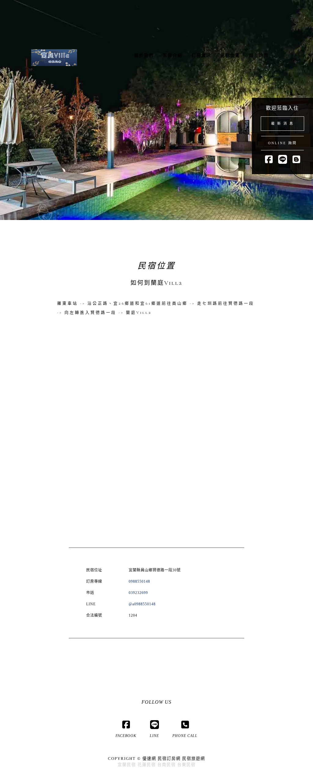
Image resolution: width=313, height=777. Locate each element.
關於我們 (144, 55)
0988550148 (139, 581)
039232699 (138, 593)
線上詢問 (259, 55)
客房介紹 (172, 55)
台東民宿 (186, 764)
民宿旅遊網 (193, 758)
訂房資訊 (201, 55)
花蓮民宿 (147, 764)
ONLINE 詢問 (282, 143)
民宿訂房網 (169, 758)
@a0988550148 (142, 604)
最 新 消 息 (282, 123)
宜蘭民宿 (127, 764)
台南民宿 (166, 764)
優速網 (149, 758)
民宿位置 (230, 55)
